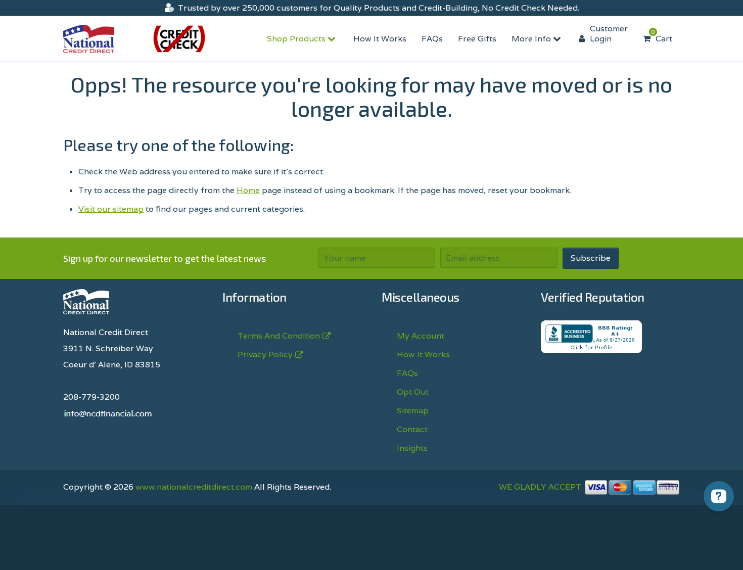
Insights (412, 448)
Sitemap (413, 410)
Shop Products (297, 38)
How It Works (379, 38)
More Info (532, 38)
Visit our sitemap (111, 209)
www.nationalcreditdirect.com (193, 487)
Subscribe (591, 258)
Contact (412, 429)
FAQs (432, 38)
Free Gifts (477, 38)
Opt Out (413, 392)
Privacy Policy (415, 551)
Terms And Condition (279, 335)
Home (248, 190)
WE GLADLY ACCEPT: (542, 487)
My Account (420, 335)
